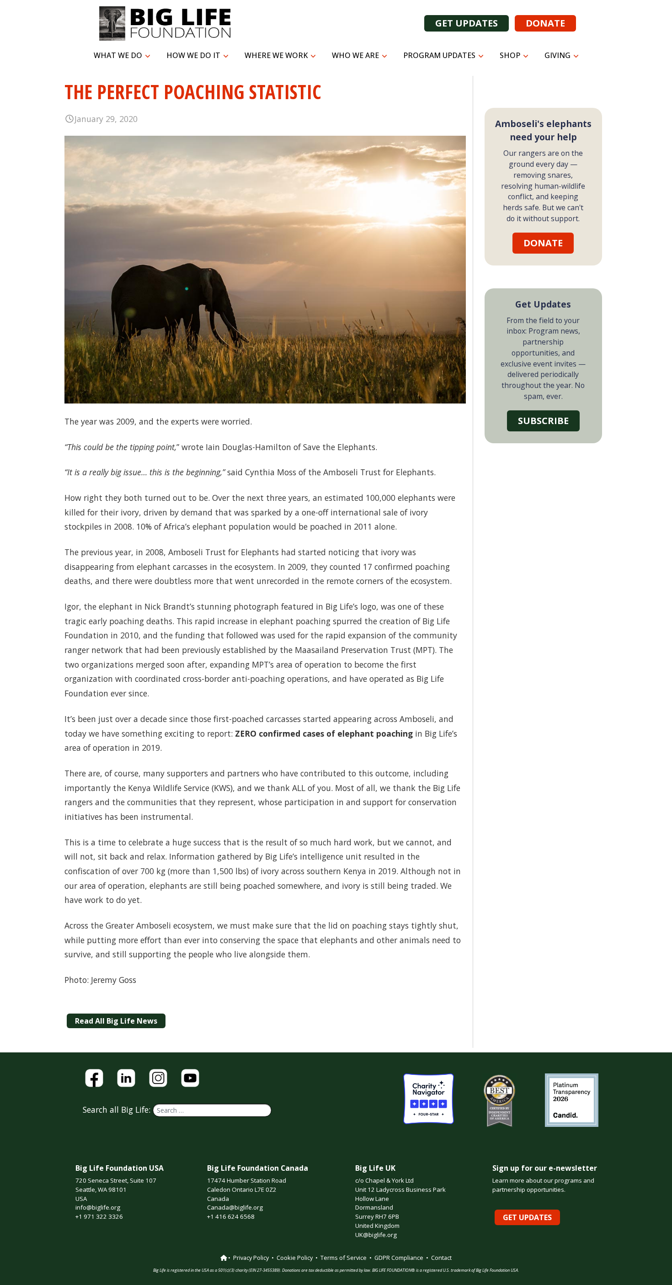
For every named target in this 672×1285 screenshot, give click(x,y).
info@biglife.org (97, 1207)
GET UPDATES (466, 23)
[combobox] (212, 1110)
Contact (441, 1257)
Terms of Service (343, 1257)
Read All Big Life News (116, 1021)
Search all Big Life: (118, 1109)
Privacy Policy (251, 1257)
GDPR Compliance (398, 1257)
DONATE (545, 23)
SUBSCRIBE (543, 420)
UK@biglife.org (376, 1235)
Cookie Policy (295, 1257)
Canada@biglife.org (235, 1207)
